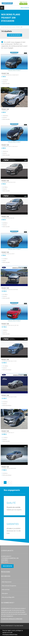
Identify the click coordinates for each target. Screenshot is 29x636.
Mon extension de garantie (9, 585)
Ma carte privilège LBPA (8, 597)
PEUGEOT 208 (10, 74)
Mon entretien (6, 589)
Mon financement (6, 582)
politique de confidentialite (15, 618)
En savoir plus (4, 618)
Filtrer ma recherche (14, 35)
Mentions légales (5, 571)
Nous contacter (25, 7)
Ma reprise (5, 593)
